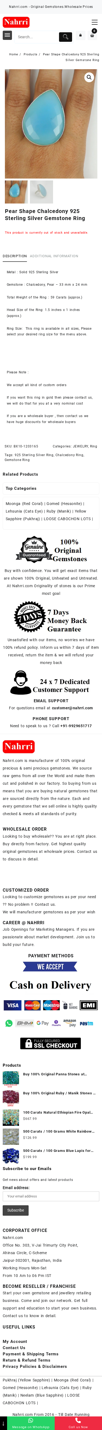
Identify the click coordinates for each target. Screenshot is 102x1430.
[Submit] (65, 37)
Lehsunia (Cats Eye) (24, 511)
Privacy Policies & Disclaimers (35, 1366)
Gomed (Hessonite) (64, 503)
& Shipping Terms (31, 1354)
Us (14, 1347)
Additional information (54, 256)
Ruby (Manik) (59, 511)
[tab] (16, 256)
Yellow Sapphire (34, 1380)
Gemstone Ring (17, 460)
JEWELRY (80, 446)
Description (15, 256)
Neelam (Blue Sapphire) (42, 1395)
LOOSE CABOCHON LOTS (67, 519)
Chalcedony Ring (69, 455)
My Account (15, 1341)
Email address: (16, 1188)
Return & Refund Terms (27, 1360)
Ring (93, 446)
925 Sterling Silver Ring (34, 455)
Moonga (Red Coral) (24, 503)
